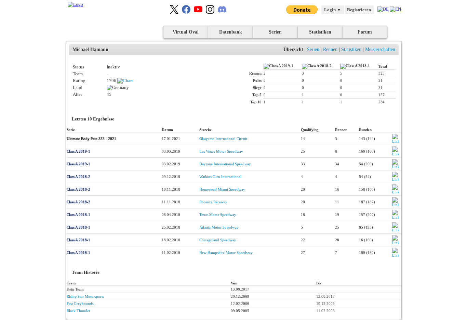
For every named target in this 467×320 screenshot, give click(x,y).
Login (332, 9)
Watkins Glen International (220, 177)
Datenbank (230, 32)
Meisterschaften (380, 49)
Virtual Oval (186, 32)
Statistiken (320, 32)
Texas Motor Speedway (217, 215)
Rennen (330, 49)
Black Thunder (78, 311)
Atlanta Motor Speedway (219, 227)
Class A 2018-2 (78, 177)
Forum (365, 32)
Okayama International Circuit (223, 139)
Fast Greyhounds (80, 304)
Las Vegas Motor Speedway (221, 151)
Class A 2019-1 (78, 151)
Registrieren (359, 9)
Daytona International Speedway (225, 164)
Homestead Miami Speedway (222, 189)
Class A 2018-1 (78, 215)
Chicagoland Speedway (217, 240)
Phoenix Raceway (213, 202)
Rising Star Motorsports (85, 296)
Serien (275, 32)
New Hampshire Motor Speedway (226, 253)
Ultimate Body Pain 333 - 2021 (91, 139)
